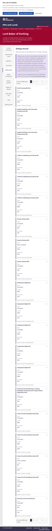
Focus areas (9, 65)
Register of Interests (8, 88)
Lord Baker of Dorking (29, 28)
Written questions (8, 81)
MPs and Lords (10, 25)
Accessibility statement (44, 529)
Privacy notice (45, 528)
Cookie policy (29, 528)
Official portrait (8, 104)
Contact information (9, 49)
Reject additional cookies (26, 13)
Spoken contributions (8, 75)
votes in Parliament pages (39, 76)
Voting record (8, 70)
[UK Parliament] (8, 19)
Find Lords (21, 28)
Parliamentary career (8, 55)
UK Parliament (6, 28)
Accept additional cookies (10, 13)
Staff (9, 100)
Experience (8, 61)
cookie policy (30, 9)
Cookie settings (38, 13)
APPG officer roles (9, 94)
